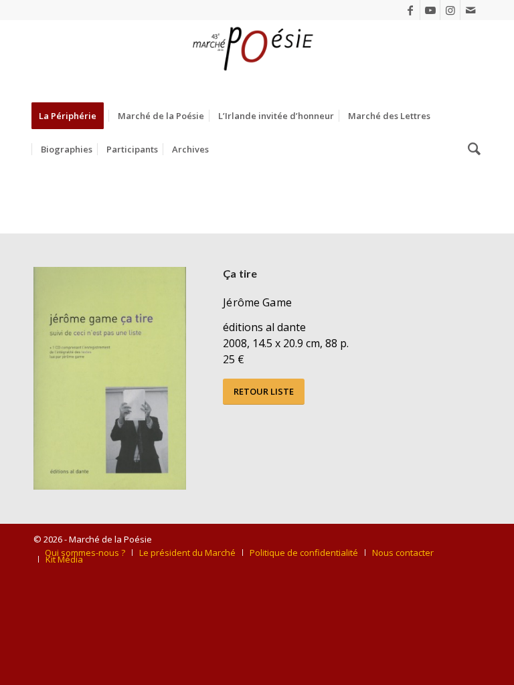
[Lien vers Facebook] (410, 10)
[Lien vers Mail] (470, 10)
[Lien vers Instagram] (450, 10)
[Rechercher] (471, 149)
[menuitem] (71, 115)
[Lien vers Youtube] (430, 10)
